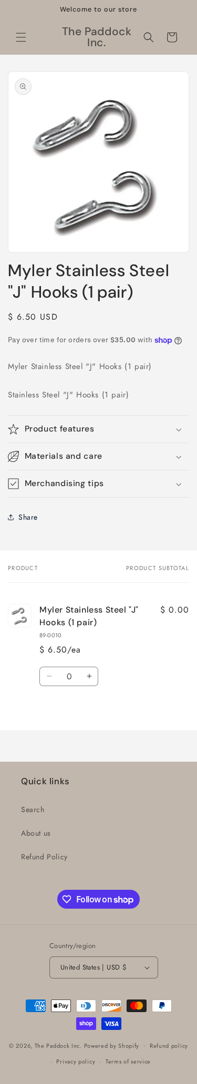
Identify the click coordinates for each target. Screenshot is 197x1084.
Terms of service (128, 1061)
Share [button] (28, 517)
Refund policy (169, 1045)
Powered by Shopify (112, 1045)
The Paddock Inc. (58, 1045)
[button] (21, 37)
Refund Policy (44, 856)
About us (36, 833)
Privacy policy (75, 1061)
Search (33, 809)
